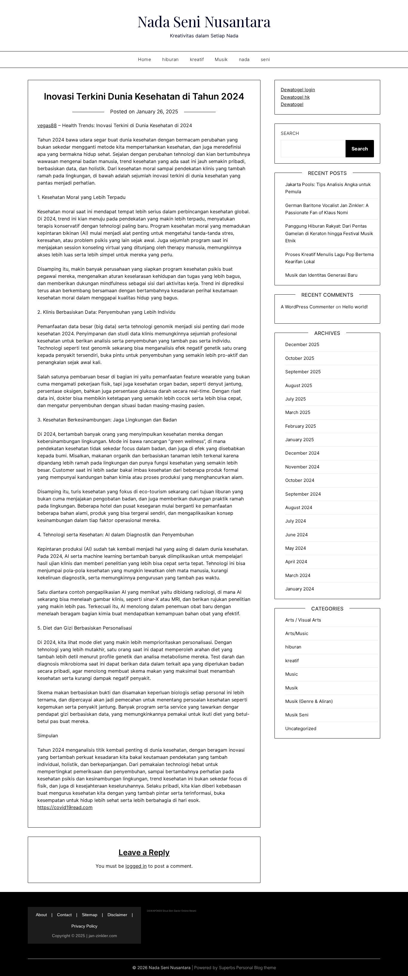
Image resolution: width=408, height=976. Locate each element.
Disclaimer (117, 914)
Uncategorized (300, 728)
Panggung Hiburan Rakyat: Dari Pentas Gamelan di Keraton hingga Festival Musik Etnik (329, 233)
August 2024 (298, 507)
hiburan (170, 59)
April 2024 (296, 561)
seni (265, 59)
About (41, 914)
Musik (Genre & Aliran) (309, 701)
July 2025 (295, 399)
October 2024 (300, 480)
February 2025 (300, 426)
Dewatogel (292, 104)
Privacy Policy (84, 926)
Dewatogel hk (295, 97)
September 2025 (303, 371)
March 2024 (298, 575)
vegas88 (47, 125)
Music (291, 674)
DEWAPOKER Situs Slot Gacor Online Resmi (171, 910)
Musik (221, 59)
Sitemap (89, 914)
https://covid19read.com (65, 807)
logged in (136, 866)
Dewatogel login (298, 89)
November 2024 (302, 467)
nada (244, 59)
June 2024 (296, 535)
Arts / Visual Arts (303, 620)
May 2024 (295, 548)
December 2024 (302, 453)
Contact (64, 914)
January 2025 (299, 439)
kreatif (197, 59)
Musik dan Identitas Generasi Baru (321, 275)
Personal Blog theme (256, 967)
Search (290, 133)
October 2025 (299, 358)
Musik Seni (297, 715)
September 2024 (303, 494)
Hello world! (355, 307)
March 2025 (297, 412)
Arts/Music (296, 633)
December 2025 (302, 344)
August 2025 (298, 385)
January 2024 (299, 589)
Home (144, 59)
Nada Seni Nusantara (204, 21)
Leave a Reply (144, 852)
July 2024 (295, 521)
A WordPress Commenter (308, 307)
